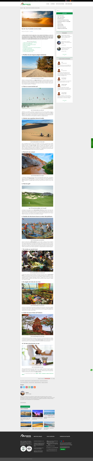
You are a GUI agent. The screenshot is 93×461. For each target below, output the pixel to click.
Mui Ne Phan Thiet (60, 18)
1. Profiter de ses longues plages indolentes (30, 42)
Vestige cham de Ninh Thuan (62, 28)
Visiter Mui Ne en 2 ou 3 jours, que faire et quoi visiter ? (25, 429)
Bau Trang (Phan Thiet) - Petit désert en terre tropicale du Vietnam (25, 419)
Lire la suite (64, 54)
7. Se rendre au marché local (27, 48)
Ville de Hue (59, 22)
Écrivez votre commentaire (25, 406)
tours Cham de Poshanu (24, 382)
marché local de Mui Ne (43, 380)
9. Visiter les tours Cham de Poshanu (28, 50)
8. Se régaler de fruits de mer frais (28, 49)
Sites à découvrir (68, 3)
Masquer (34, 41)
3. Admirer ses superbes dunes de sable (29, 44)
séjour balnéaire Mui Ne (35, 380)
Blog (24, 7)
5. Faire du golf (25, 46)
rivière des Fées (31, 382)
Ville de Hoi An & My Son (61, 27)
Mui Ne (23, 380)
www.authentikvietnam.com (52, 450)
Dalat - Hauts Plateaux (61, 17)
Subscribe (63, 449)
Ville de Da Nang (60, 24)
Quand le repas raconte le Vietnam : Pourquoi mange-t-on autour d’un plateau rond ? (66, 36)
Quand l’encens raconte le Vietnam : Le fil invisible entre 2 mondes (66, 42)
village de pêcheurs (38, 382)
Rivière (32, 31)
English (68, 0)
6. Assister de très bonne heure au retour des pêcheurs (32, 47)
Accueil (47, 3)
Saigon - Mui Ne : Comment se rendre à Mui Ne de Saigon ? (37, 429)
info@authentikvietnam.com (45, 0)
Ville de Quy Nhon (60, 25)
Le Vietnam (53, 3)
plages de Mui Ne (28, 380)
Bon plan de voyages (60, 3)
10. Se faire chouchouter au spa (28, 51)
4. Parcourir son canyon (26, 45)
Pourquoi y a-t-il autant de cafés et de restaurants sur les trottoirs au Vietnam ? (66, 48)
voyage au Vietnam (45, 382)
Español (72, 0)
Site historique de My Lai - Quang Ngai (63, 21)
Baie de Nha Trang (60, 15)
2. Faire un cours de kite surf (27, 43)
